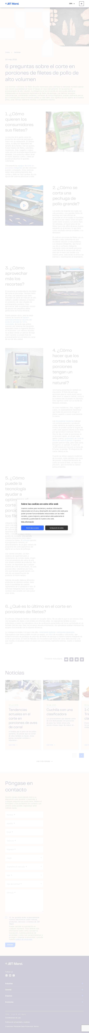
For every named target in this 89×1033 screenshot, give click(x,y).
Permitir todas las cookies (32, 528)
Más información (27, 522)
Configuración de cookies (56, 528)
